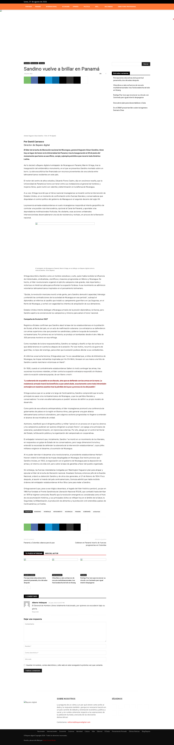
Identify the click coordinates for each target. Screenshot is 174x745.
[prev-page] (25, 587)
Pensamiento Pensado (119, 731)
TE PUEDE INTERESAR (33, 553)
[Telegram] (140, 1)
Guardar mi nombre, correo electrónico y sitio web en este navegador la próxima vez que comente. (64, 665)
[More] (84, 80)
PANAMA (78, 511)
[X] (144, 1)
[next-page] (29, 587)
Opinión (75, 6)
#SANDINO (37, 511)
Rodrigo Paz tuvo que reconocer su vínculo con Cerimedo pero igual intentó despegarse (92, 580)
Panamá (38, 6)
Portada (28, 6)
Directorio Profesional (127, 6)
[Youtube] (148, 1)
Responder (35, 612)
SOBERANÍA (86, 511)
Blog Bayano (146, 731)
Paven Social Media (49, 740)
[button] (147, 7)
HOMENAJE (47, 511)
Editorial (99, 731)
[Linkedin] (129, 1)
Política (87, 6)
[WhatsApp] (27, 80)
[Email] (62, 80)
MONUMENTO (57, 511)
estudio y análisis (29, 575)
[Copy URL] (77, 80)
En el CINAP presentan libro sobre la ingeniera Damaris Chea (130, 109)
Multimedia (109, 6)
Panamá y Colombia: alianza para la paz (39, 543)
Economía (65, 6)
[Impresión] (70, 80)
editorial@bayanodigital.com (79, 722)
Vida (93, 731)
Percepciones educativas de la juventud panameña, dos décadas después (35, 580)
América (83, 575)
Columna (71, 731)
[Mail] (133, 1)
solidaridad (96, 511)
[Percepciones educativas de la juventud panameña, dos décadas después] (37, 567)
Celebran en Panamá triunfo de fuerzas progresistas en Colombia (90, 544)
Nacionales (34, 63)
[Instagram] (125, 1)
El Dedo (107, 731)
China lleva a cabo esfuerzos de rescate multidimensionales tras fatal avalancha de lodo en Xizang (64, 580)
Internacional (51, 6)
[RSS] (136, 1)
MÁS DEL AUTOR (51, 553)
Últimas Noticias (134, 731)
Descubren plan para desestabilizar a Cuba (129, 103)
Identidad (79, 731)
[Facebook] (121, 1)
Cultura (87, 731)
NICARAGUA (68, 511)
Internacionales (57, 575)
